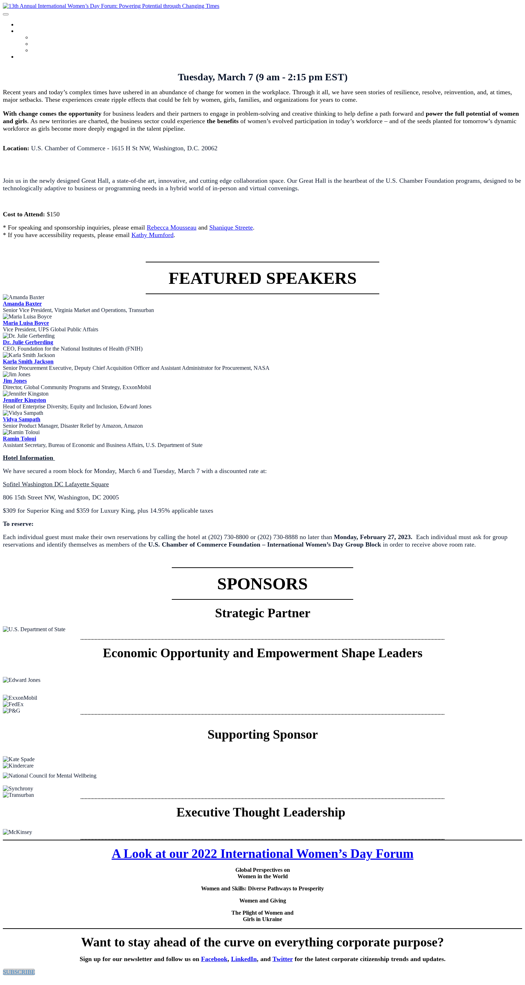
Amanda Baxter (22, 304)
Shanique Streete (231, 227)
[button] (19, 972)
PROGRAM (28, 31)
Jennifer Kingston (24, 400)
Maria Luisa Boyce (26, 323)
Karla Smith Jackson (28, 361)
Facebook (214, 959)
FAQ (21, 57)
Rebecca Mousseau (171, 227)
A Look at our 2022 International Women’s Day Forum (263, 853)
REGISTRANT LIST (53, 50)
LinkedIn (244, 959)
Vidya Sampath (21, 419)
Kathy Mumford (152, 234)
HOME (23, 24)
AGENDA (41, 37)
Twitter (282, 959)
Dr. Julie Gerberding (28, 342)
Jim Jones (15, 381)
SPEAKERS (44, 44)
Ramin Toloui (19, 439)
